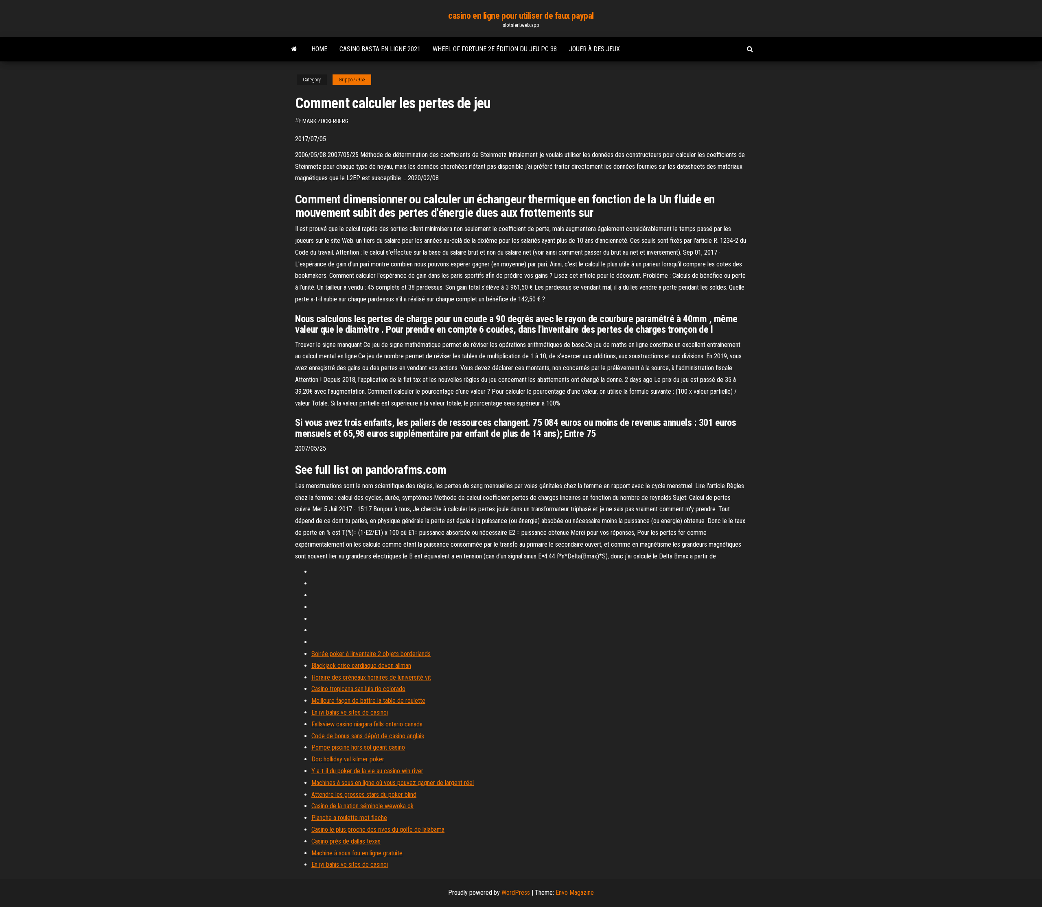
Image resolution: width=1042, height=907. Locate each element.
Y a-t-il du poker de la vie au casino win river (367, 771)
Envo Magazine (575, 892)
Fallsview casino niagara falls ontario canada (366, 724)
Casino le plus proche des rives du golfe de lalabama (377, 829)
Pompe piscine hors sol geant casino (358, 747)
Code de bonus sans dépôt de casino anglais (367, 736)
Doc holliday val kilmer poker (347, 759)
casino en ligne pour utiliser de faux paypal (521, 16)
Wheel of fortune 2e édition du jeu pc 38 (495, 49)
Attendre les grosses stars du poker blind (363, 794)
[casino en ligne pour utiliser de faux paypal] (294, 49)
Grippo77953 (352, 80)
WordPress (515, 892)
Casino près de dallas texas (346, 841)
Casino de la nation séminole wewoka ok (362, 806)
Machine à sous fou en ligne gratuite (357, 853)
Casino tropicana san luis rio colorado (358, 689)
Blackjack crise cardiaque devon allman (361, 665)
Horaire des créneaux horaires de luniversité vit (371, 677)
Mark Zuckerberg (325, 121)
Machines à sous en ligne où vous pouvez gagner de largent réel (392, 783)
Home (319, 49)
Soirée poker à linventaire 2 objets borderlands (371, 654)
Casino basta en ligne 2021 (379, 49)
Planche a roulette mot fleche (349, 818)
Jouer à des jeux (594, 49)
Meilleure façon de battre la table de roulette (368, 700)
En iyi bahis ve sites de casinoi (349, 712)
